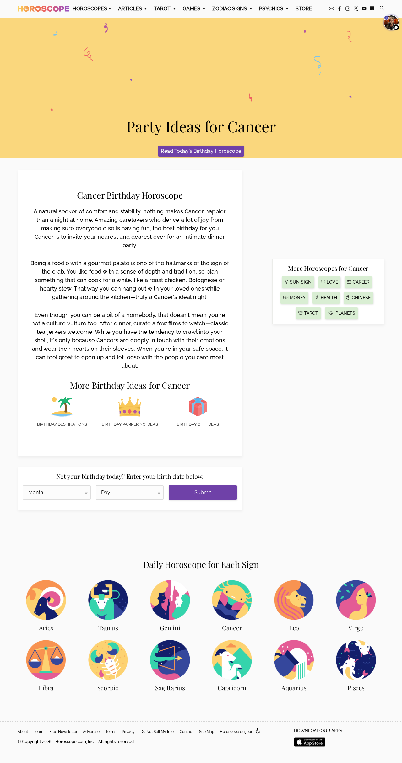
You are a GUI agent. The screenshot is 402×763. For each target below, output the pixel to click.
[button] (258, 731)
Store (304, 9)
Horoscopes (90, 9)
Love (331, 282)
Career (360, 282)
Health (328, 297)
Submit (202, 492)
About (23, 731)
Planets (344, 313)
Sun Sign (300, 282)
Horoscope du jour (236, 731)
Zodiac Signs (230, 9)
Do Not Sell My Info (157, 731)
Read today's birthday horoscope (201, 151)
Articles (130, 9)
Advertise (91, 731)
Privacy (128, 731)
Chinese (360, 297)
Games (192, 9)
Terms (111, 731)
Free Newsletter (63, 731)
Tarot (163, 9)
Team (38, 731)
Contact (186, 731)
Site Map (206, 731)
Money (297, 297)
